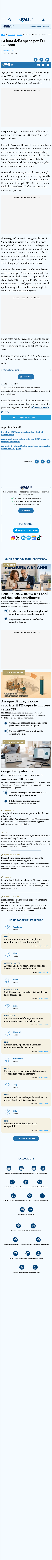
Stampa (38, 65)
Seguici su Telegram (27, 418)
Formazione (9, 810)
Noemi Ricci (43, 972)
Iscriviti (26, 510)
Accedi (46, 26)
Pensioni (11, 565)
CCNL (6, 832)
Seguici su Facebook (28, 530)
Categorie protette (12, 963)
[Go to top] (47, 1551)
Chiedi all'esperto (27, 1138)
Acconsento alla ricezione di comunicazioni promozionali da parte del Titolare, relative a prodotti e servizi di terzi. (25, 391)
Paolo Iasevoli (9, 51)
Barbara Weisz (42, 946)
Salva (43, 65)
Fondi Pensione (10, 1016)
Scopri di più (35, 26)
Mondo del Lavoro (15, 672)
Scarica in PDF (48, 65)
